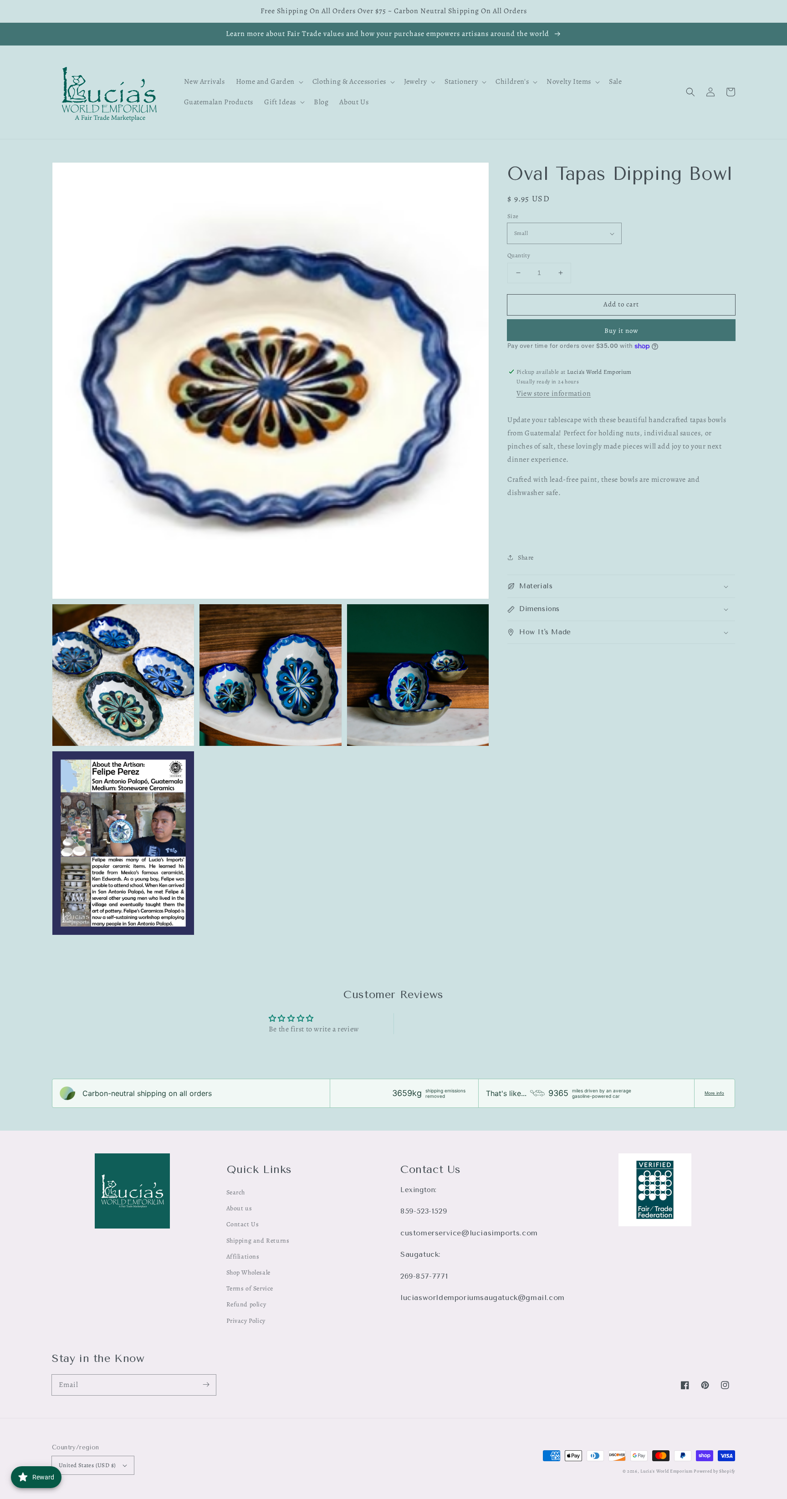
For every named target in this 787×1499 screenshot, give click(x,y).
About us (239, 1208)
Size (513, 216)
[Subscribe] (206, 1385)
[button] (690, 92)
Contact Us (242, 1224)
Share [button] (526, 557)
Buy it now (621, 330)
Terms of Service (250, 1288)
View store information (553, 393)
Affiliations (243, 1256)
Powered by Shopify (714, 1471)
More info (714, 1093)
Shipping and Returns (258, 1240)
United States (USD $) (87, 1465)
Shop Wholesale (248, 1272)
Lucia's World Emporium (666, 1471)
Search (235, 1192)
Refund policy (246, 1304)
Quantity (518, 255)
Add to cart (621, 304)
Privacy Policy (246, 1320)
